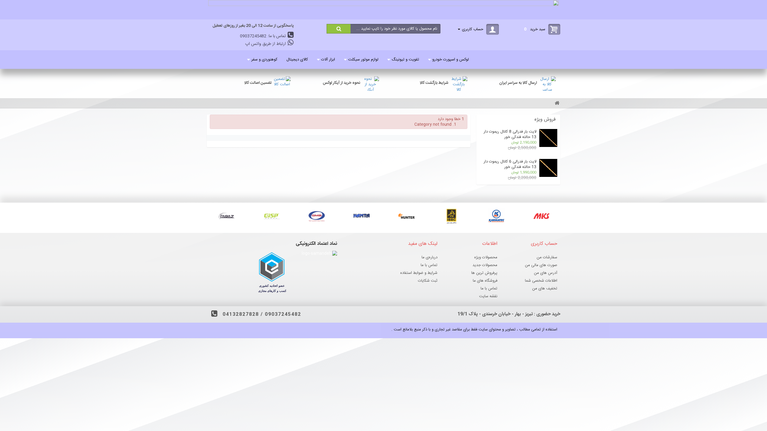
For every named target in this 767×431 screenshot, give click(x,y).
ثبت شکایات (427, 280)
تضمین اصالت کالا (258, 83)
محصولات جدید (484, 265)
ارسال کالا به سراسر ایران (518, 83)
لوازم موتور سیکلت (363, 59)
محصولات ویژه (485, 257)
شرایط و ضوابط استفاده (418, 273)
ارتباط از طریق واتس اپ (266, 44)
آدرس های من (545, 273)
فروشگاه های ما (485, 280)
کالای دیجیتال (297, 59)
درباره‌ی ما (429, 257)
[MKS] (541, 216)
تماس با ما (489, 288)
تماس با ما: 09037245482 (263, 36)
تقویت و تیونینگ (405, 59)
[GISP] (271, 216)
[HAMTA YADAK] (361, 216)
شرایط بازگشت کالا (434, 83)
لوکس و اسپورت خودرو (450, 59)
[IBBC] (451, 216)
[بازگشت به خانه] (556, 103)
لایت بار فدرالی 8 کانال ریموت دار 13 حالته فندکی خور (510, 134)
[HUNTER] (406, 216)
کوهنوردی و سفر (264, 59)
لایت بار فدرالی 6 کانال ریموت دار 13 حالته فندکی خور (510, 164)
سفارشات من (547, 257)
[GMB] (316, 216)
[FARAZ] (226, 216)
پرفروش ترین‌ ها (484, 273)
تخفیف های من (544, 288)
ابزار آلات (328, 59)
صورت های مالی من (541, 265)
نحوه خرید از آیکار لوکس (341, 83)
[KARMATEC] (496, 216)
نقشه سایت (488, 296)
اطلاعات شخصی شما (541, 280)
